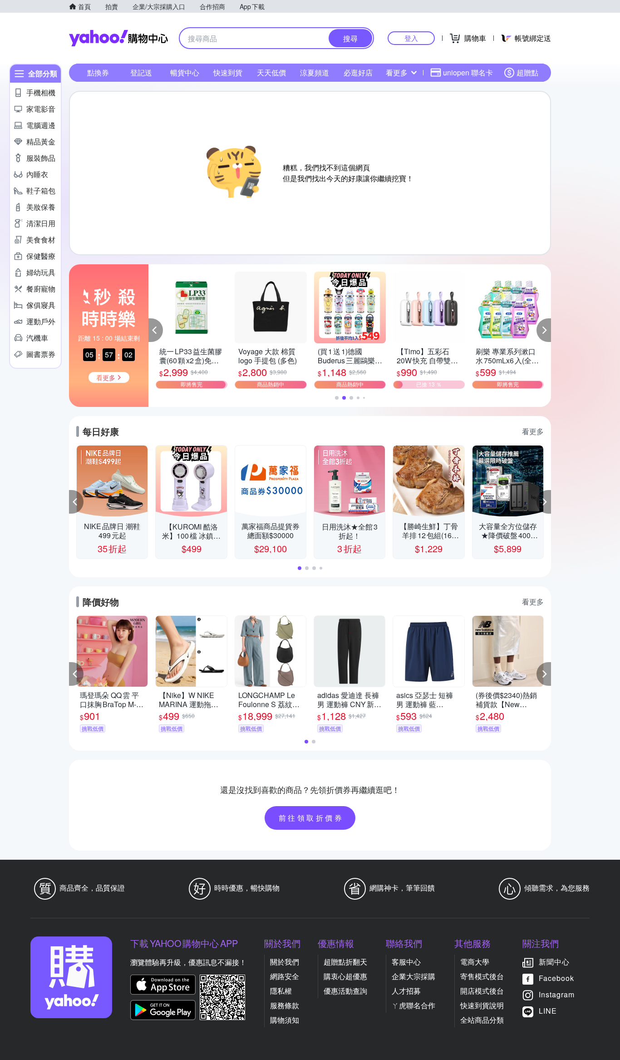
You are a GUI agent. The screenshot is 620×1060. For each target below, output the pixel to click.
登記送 (141, 72)
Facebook (556, 978)
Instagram (557, 994)
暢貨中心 (184, 72)
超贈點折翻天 (345, 961)
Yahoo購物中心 (118, 38)
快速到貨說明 (482, 1005)
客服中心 (406, 961)
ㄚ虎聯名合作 (413, 1005)
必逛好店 (358, 72)
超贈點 (527, 72)
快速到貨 (227, 72)
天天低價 (271, 72)
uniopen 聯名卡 (468, 72)
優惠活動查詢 (345, 991)
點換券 (98, 72)
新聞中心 (554, 961)
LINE (548, 1011)
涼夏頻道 (314, 72)
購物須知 (284, 1020)
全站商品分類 (482, 1020)
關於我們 (284, 961)
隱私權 (281, 991)
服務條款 (284, 1005)
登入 (411, 38)
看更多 (397, 72)
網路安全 (284, 976)
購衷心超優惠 (345, 976)
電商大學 (474, 961)
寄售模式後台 (482, 976)
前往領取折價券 (311, 817)
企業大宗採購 (413, 976)
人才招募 (406, 991)
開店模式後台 (482, 991)
